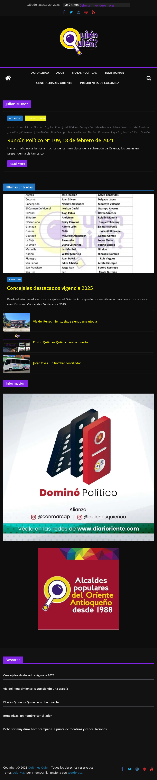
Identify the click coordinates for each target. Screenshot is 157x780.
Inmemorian (114, 73)
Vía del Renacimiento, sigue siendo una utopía (65, 321)
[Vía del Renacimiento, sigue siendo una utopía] (16, 322)
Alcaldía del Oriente (31, 127)
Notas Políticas (84, 73)
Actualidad (40, 73)
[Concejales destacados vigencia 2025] (78, 233)
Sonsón (145, 132)
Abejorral (12, 127)
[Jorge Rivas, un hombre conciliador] (16, 364)
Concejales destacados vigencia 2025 (50, 288)
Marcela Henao (77, 132)
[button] (65, 73)
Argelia (49, 127)
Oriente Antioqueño (109, 132)
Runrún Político (35, 118)
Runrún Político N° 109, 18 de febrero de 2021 (60, 140)
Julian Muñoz (41, 132)
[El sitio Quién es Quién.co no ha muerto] (16, 343)
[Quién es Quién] (8, 78)
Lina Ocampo (58, 132)
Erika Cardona (141, 127)
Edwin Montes (103, 127)
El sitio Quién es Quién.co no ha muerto (60, 342)
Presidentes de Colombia (99, 83)
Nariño (92, 132)
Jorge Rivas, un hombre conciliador (103, 5)
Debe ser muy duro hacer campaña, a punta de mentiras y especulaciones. (55, 729)
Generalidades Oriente (54, 83)
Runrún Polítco (131, 132)
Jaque (59, 73)
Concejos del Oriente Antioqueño (74, 127)
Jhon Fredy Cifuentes (20, 132)
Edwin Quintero (121, 127)
